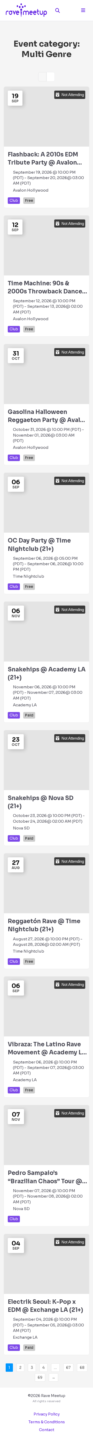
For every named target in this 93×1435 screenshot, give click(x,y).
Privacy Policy (47, 1414)
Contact (46, 1429)
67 (68, 1367)
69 (40, 1377)
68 (82, 1367)
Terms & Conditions (46, 1422)
